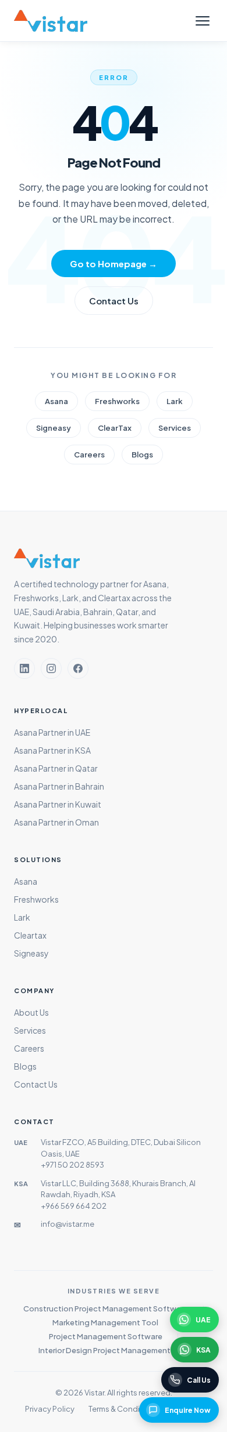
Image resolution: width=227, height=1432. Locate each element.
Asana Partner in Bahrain (59, 786)
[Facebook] (78, 668)
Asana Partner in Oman (56, 822)
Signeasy (53, 427)
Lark (174, 401)
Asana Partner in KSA (52, 750)
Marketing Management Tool (105, 1322)
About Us (31, 1012)
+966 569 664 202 (74, 1206)
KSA (203, 1350)
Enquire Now (188, 1410)
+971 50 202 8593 (72, 1164)
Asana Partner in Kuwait (57, 804)
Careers (89, 454)
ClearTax (115, 427)
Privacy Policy (50, 1408)
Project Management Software (105, 1336)
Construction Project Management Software (105, 1308)
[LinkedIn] (24, 668)
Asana (56, 401)
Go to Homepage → (113, 263)
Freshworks (117, 401)
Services (174, 427)
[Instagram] (51, 668)
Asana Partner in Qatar (56, 768)
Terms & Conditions (123, 1408)
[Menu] (202, 21)
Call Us (199, 1380)
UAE (203, 1319)
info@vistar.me (67, 1224)
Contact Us (114, 300)
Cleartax (30, 935)
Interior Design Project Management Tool (113, 1350)
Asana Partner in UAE (52, 732)
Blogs (142, 454)
